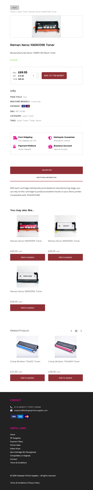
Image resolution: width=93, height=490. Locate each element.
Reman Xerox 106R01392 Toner (26, 291)
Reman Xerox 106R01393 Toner (26, 241)
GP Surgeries (15, 438)
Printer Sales (15, 445)
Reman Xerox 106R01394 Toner (64, 241)
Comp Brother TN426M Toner (64, 361)
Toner (32, 120)
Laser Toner (22, 12)
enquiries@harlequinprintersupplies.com (30, 410)
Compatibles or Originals (20, 456)
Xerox (38, 120)
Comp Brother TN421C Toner (25, 361)
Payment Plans (16, 442)
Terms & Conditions (18, 463)
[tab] (46, 170)
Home (13, 12)
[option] (27, 358)
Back (15, 7)
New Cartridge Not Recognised (23, 452)
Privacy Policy (34, 483)
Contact (13, 459)
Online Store (15, 449)
